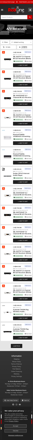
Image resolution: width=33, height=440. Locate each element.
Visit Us (26, 400)
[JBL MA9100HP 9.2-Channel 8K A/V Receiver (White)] (7, 195)
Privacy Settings (16, 376)
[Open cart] (30, 10)
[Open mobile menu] (2, 10)
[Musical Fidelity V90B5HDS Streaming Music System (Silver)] (7, 137)
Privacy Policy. (14, 421)
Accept (15, 426)
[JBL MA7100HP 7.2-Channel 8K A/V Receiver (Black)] (7, 215)
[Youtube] (20, 404)
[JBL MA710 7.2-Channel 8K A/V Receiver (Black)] (7, 59)
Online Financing (16, 371)
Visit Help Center (12, 400)
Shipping (16, 359)
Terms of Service (16, 364)
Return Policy (16, 361)
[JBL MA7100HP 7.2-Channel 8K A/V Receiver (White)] (7, 234)
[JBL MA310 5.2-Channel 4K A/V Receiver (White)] (7, 117)
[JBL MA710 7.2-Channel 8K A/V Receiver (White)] (7, 254)
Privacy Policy (16, 366)
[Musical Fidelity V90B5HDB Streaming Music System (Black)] (7, 156)
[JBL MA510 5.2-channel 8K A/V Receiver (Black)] (7, 273)
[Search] (29, 17)
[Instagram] (16, 404)
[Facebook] (13, 404)
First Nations (16, 369)
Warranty (16, 374)
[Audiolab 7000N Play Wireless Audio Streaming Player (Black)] (7, 331)
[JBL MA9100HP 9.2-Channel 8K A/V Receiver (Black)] (7, 98)
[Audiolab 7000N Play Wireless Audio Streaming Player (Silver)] (7, 312)
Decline (15, 431)
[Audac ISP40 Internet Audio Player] (7, 176)
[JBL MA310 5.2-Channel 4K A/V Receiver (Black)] (7, 78)
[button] (25, 54)
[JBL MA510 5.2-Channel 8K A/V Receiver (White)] (7, 292)
